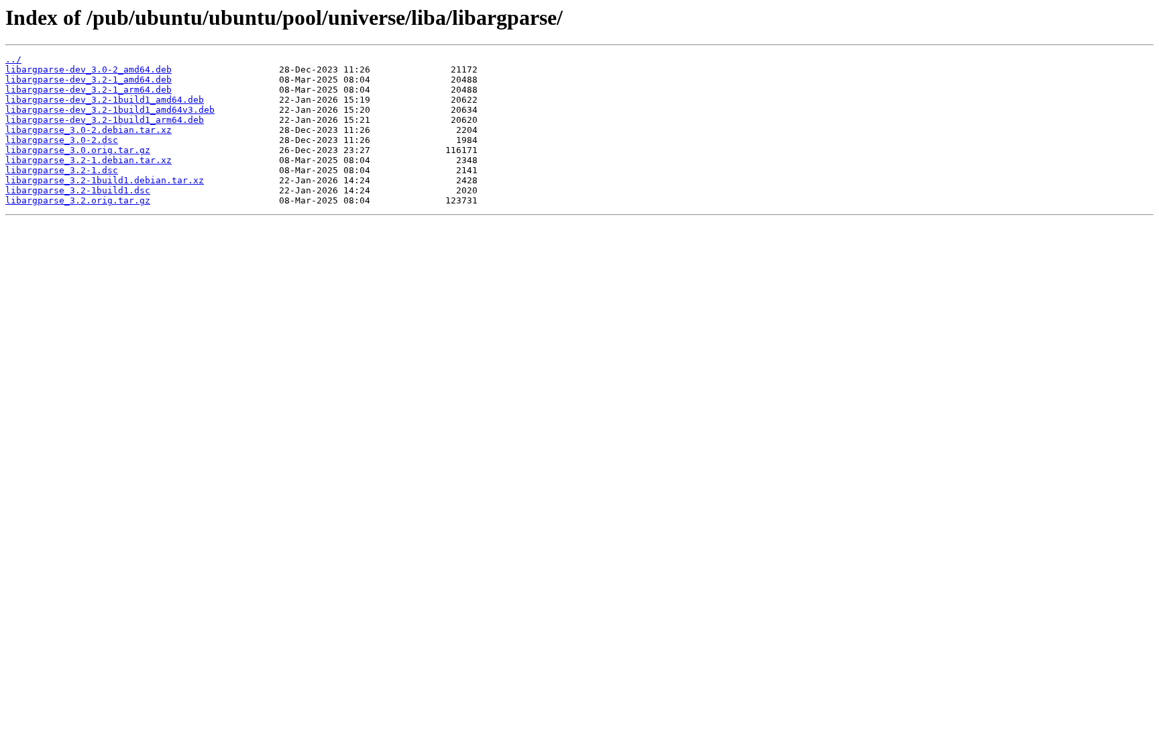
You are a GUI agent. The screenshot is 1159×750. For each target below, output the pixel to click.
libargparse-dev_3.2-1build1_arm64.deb (104, 120)
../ (13, 59)
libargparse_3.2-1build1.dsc (77, 190)
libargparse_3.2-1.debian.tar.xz (88, 160)
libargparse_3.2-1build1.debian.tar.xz (104, 180)
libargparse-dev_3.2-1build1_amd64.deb (104, 100)
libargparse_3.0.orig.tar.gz (77, 150)
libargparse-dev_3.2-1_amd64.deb (88, 80)
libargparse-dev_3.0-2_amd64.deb (88, 69)
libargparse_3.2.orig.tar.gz (77, 200)
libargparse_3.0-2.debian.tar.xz (88, 130)
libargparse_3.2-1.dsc (61, 170)
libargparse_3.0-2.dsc (61, 140)
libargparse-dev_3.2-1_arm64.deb (88, 90)
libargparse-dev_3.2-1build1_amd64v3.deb (110, 110)
